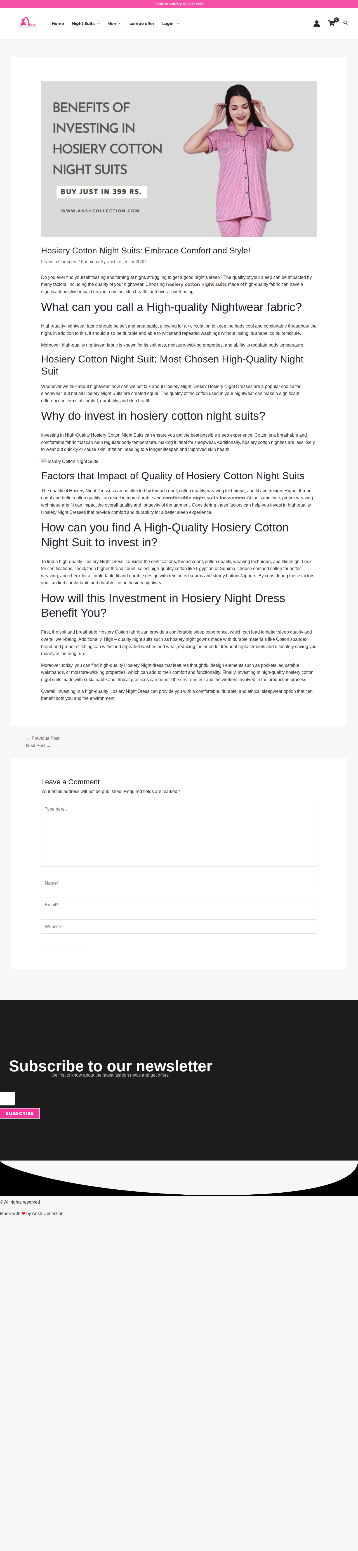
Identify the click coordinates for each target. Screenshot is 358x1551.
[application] (97, 23)
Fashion (89, 261)
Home (58, 23)
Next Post (38, 745)
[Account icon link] (316, 23)
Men (111, 23)
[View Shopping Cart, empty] (332, 23)
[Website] (179, 927)
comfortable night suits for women (204, 497)
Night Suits (83, 23)
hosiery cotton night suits (196, 284)
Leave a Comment (59, 261)
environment (192, 679)
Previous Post (42, 738)
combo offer (141, 23)
